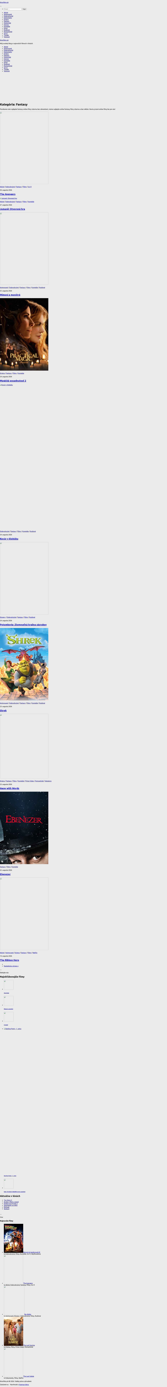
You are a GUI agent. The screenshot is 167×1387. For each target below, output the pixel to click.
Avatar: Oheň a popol (11, 1202)
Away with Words (9, 788)
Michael (6, 1207)
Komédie (7, 26)
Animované (8, 14)
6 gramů (6, 1024)
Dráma (6, 19)
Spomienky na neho (10, 1205)
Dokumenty (8, 18)
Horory (6, 25)
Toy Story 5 (8, 1200)
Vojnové (7, 37)
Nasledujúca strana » (11, 966)
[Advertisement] (83, 87)
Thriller (6, 35)
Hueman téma (24, 1384)
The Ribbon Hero (9, 960)
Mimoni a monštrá (10, 295)
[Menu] (1, 6)
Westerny (48, 781)
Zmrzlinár (6, 993)
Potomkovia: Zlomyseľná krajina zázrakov (23, 624)
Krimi (6, 28)
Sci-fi (5, 33)
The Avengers (7, 194)
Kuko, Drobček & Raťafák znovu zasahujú (14, 1191)
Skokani (6, 1209)
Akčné (6, 12)
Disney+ (3, 617)
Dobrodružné (8, 16)
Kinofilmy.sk (4, 2)
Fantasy (6, 21)
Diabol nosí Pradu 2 (11, 1203)
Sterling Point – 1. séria (10, 1175)
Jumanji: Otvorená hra (12, 209)
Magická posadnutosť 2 (13, 380)
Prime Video (29, 781)
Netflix (35, 953)
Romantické (8, 32)
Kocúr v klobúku (9, 538)
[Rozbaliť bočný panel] (1, 1214)
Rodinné (7, 30)
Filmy (25, 187)
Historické (7, 23)
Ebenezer (5, 874)
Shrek (3, 710)
